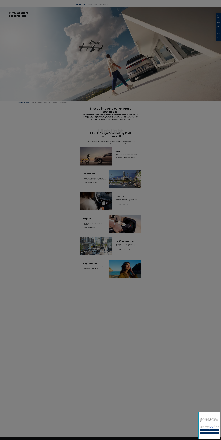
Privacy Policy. (211, 427)
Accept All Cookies (209, 429)
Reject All (209, 432)
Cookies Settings (209, 436)
